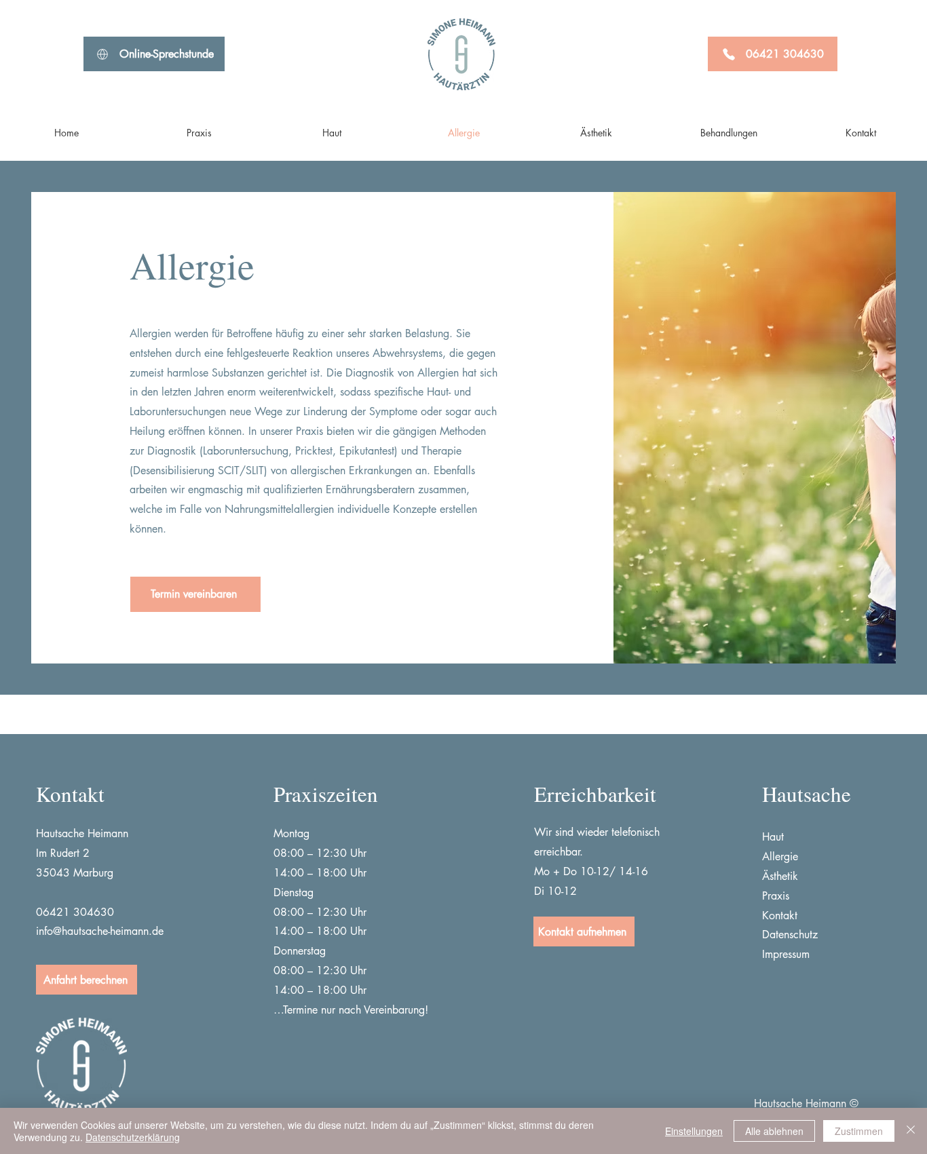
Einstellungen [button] (694, 1131)
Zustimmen (859, 1131)
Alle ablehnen (774, 1131)
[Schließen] (911, 1131)
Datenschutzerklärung (133, 1137)
